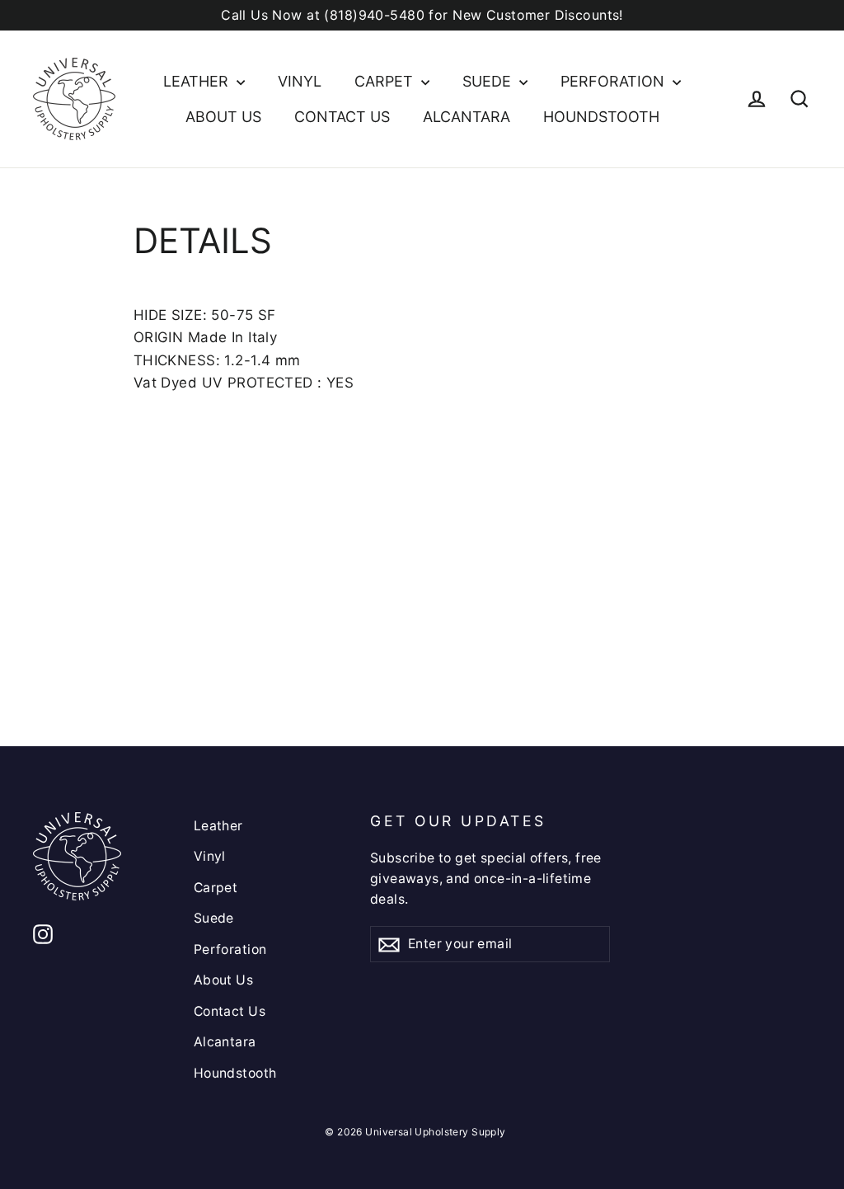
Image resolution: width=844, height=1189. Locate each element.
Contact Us (342, 116)
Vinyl (299, 81)
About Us (223, 116)
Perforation (614, 81)
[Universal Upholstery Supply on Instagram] (43, 933)
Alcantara (466, 116)
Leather (197, 81)
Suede (488, 81)
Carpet (385, 81)
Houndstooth (601, 116)
